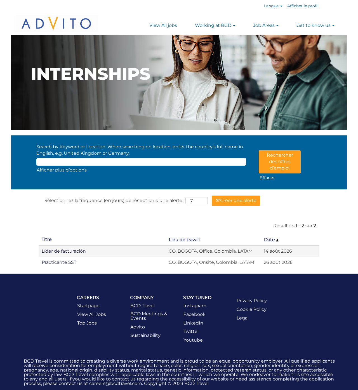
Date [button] (270, 239)
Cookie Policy (252, 309)
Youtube (193, 340)
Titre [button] (47, 239)
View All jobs (163, 25)
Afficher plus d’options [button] (62, 170)
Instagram (194, 305)
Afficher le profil (303, 5)
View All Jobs (91, 314)
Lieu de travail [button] (184, 239)
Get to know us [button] (314, 25)
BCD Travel (142, 305)
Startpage (88, 305)
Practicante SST (59, 262)
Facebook (194, 314)
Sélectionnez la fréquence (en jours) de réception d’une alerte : (114, 200)
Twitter (191, 331)
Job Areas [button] (264, 25)
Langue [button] (272, 5)
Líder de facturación (64, 251)
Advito (137, 327)
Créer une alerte (237, 200)
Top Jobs (87, 323)
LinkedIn (193, 323)
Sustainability (145, 335)
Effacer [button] (267, 177)
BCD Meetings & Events (148, 316)
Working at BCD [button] (213, 25)
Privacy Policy (252, 300)
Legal (243, 318)
